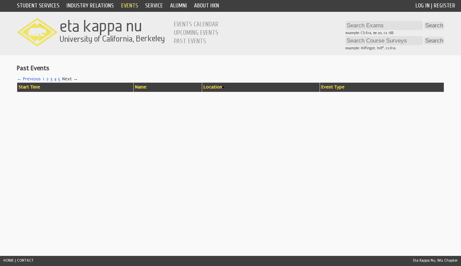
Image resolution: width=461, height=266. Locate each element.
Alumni (178, 5)
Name (140, 87)
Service (154, 5)
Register (444, 5)
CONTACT (25, 260)
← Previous (29, 79)
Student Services (38, 5)
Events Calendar (196, 24)
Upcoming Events (196, 32)
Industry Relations (90, 5)
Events (129, 5)
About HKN (206, 5)
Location (213, 87)
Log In (422, 5)
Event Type (333, 87)
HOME (8, 260)
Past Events (190, 41)
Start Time (29, 87)
